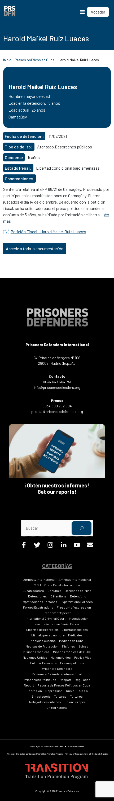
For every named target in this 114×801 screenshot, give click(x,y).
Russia (83, 691)
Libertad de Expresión (42, 629)
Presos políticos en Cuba (35, 60)
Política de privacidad (54, 746)
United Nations (57, 707)
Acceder (98, 11)
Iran (37, 624)
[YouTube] (77, 546)
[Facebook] (24, 546)
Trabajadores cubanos (45, 702)
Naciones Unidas (35, 657)
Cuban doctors (33, 590)
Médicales (75, 635)
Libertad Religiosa (75, 629)
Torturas (60, 696)
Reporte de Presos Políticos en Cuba (63, 685)
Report (29, 685)
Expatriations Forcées (77, 602)
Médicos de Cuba (71, 640)
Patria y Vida (82, 657)
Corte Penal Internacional (62, 585)
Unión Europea (75, 702)
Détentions (58, 596)
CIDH (37, 585)
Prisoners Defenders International (57, 674)
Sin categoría (41, 696)
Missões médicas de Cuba (72, 652)
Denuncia (54, 590)
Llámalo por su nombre (48, 635)
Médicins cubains (43, 640)
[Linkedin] (63, 546)
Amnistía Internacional (75, 579)
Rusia (70, 691)
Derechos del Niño (78, 590)
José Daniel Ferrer (66, 624)
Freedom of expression (74, 607)
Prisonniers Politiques (40, 679)
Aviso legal (35, 746)
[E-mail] (90, 546)
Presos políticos (72, 663)
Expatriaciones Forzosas (39, 602)
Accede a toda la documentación (34, 248)
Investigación (79, 618)
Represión (34, 691)
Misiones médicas (75, 646)
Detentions (78, 596)
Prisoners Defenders (57, 668)
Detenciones (37, 596)
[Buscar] (81, 528)
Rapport (65, 679)
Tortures (76, 696)
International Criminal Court (45, 618)
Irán (46, 624)
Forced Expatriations (38, 607)
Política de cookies (76, 746)
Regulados (82, 679)
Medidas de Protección (42, 646)
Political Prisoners (43, 663)
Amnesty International (39, 579)
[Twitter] (37, 546)
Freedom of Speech (57, 613)
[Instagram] (50, 546)
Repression (54, 691)
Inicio (7, 60)
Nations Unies (61, 657)
